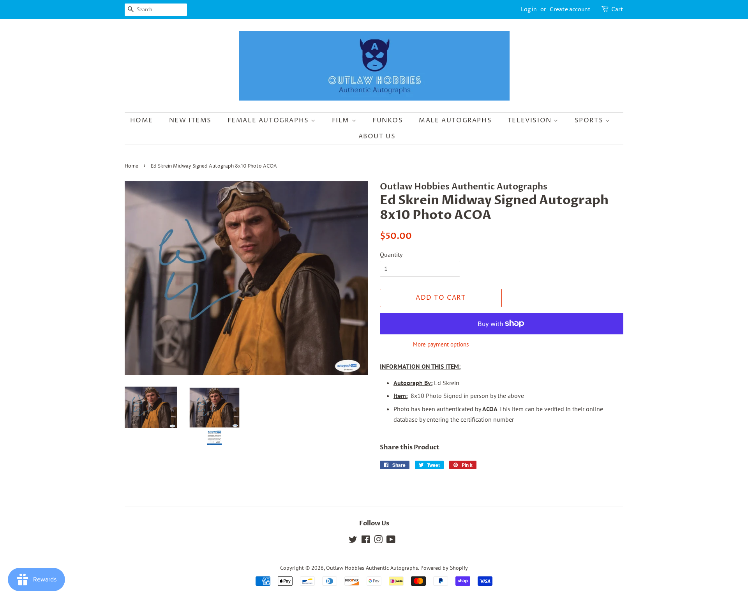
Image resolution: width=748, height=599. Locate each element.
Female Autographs (269, 120)
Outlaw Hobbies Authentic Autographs (372, 567)
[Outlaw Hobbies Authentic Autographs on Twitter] (353, 540)
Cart (617, 9)
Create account (570, 9)
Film (342, 120)
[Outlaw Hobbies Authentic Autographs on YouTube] (390, 540)
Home (141, 120)
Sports (590, 120)
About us (377, 136)
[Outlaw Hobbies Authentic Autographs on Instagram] (378, 540)
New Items (190, 120)
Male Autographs (455, 120)
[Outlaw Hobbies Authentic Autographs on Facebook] (365, 540)
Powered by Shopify (444, 567)
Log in (529, 9)
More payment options (441, 344)
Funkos (387, 120)
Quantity (391, 254)
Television (531, 120)
